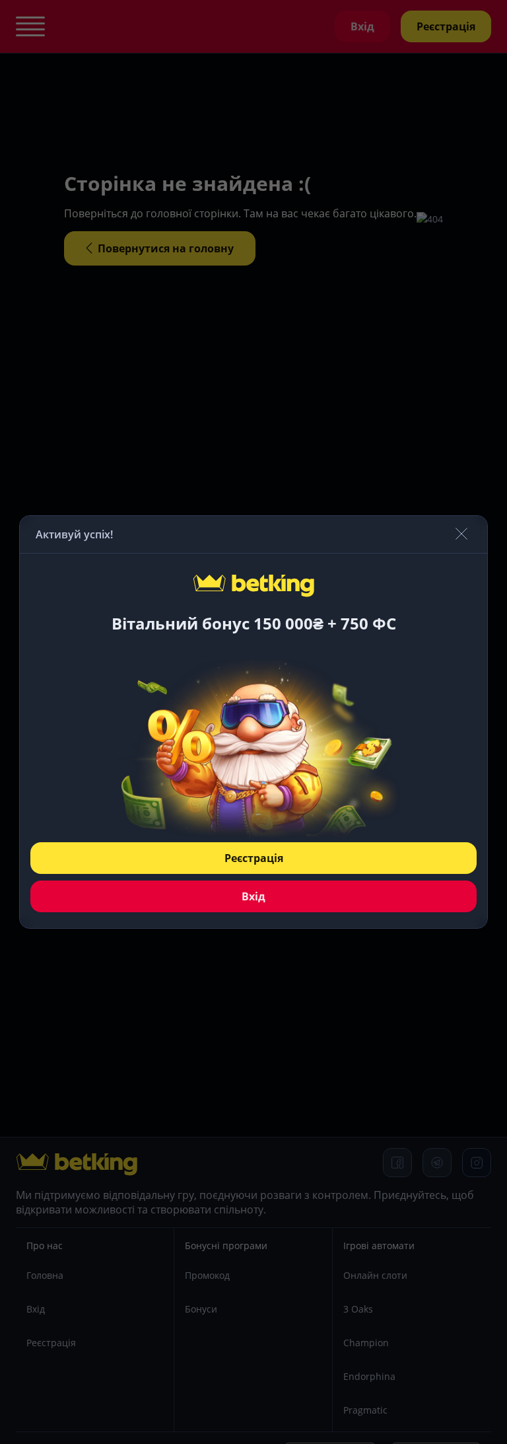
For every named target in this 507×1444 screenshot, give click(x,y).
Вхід (253, 896)
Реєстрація (253, 858)
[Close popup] (461, 534)
